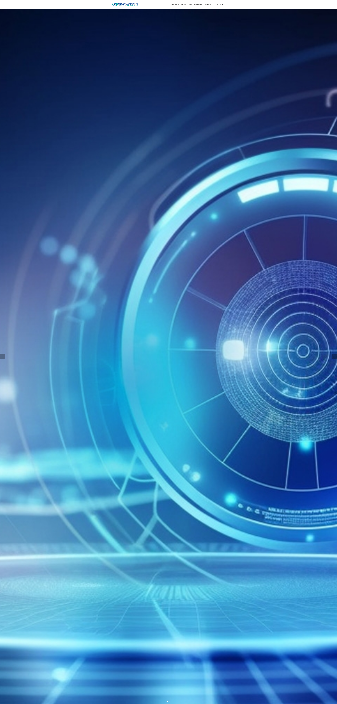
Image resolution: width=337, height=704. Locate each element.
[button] (2, 356)
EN (222, 4)
